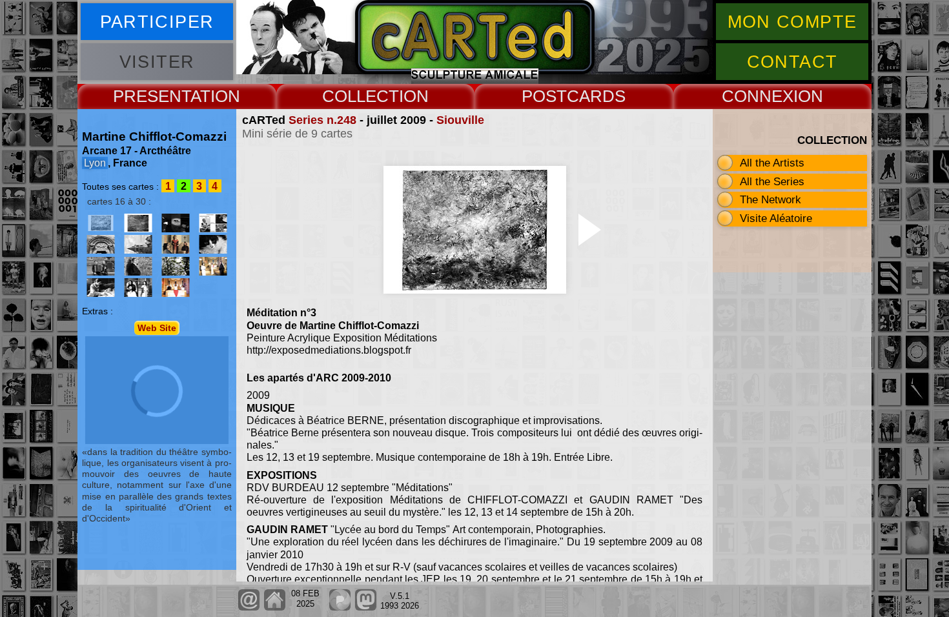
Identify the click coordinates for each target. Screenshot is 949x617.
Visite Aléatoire (776, 218)
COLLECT (360, 96)
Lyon (95, 162)
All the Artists (772, 162)
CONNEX (757, 96)
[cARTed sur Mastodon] (365, 607)
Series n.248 (322, 120)
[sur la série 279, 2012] (175, 266)
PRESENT (151, 96)
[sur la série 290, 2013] (138, 287)
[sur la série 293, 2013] (175, 287)
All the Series (772, 181)
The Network (770, 199)
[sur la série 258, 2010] (175, 223)
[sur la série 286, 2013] (213, 266)
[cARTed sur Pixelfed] (339, 607)
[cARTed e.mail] (248, 607)
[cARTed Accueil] (274, 607)
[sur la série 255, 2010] (138, 223)
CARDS (596, 96)
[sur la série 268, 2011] (175, 244)
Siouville (460, 120)
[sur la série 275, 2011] (213, 244)
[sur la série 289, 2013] (100, 287)
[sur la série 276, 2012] (138, 266)
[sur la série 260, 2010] (100, 244)
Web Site (157, 328)
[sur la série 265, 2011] (138, 244)
